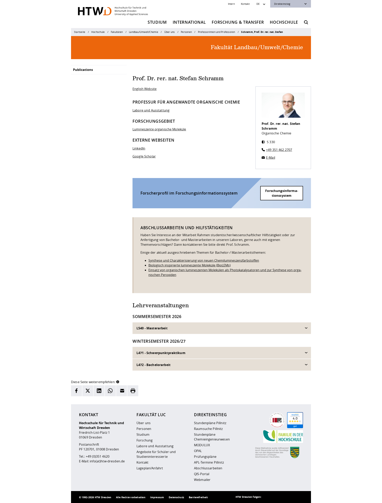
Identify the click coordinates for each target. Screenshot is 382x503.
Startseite (79, 31)
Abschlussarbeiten (208, 468)
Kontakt (245, 3)
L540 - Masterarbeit (152, 328)
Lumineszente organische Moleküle (159, 129)
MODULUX (202, 445)
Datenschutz (176, 497)
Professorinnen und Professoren (216, 31)
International (189, 22)
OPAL (198, 451)
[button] (117, 381)
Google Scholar (144, 156)
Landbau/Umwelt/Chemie (143, 31)
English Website (145, 89)
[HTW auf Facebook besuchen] (291, 497)
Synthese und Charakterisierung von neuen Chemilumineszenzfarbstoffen (203, 260)
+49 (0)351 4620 (97, 456)
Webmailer (202, 480)
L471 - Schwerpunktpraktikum (160, 353)
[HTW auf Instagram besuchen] (275, 497)
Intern (231, 3)
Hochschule (284, 22)
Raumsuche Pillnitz (208, 429)
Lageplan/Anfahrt (149, 468)
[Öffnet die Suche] (306, 22)
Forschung (144, 440)
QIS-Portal (201, 474)
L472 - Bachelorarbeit (153, 365)
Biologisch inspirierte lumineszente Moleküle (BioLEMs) (189, 265)
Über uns (169, 31)
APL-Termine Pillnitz (209, 462)
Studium (157, 22)
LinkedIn (139, 148)
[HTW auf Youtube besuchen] (299, 497)
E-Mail (270, 157)
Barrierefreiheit (198, 497)
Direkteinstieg (282, 3)
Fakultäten (117, 31)
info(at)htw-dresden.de (107, 461)
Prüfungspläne (205, 456)
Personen (186, 31)
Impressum (157, 497)
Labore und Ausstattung (151, 110)
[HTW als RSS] (267, 497)
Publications (83, 70)
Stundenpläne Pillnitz (210, 423)
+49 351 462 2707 (279, 150)
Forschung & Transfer (238, 22)
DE (258, 3)
